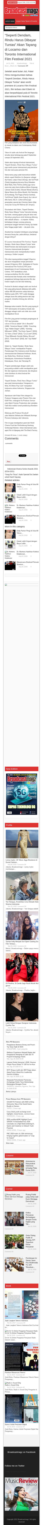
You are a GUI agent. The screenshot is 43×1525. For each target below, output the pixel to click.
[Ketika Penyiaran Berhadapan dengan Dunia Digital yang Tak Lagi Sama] (14, 1219)
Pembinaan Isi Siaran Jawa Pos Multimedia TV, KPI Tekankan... (32, 1262)
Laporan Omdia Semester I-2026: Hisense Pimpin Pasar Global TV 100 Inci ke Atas (21, 1063)
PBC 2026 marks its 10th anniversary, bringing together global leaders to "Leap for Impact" (20, 1136)
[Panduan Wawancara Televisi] (23, 1370)
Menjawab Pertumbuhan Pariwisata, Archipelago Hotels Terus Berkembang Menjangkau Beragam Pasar (20, 1082)
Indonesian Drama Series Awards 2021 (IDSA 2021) (21, 470)
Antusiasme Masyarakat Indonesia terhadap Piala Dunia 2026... (31, 1165)
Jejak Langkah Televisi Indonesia (16, 1321)
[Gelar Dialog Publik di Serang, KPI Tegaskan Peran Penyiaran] (14, 1242)
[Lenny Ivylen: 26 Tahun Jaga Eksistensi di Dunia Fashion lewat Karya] (24, 858)
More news (10, 1143)
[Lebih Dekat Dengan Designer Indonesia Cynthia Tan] (24, 1021)
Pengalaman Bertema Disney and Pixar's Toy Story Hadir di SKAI (21, 1046)
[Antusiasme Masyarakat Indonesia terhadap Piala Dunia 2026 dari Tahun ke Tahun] (14, 1167)
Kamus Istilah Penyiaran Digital (16, 1424)
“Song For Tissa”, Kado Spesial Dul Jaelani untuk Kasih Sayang (21, 475)
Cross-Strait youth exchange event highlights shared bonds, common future (20, 1113)
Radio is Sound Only (12, 1385)
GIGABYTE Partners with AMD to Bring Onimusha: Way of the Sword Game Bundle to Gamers (20, 1104)
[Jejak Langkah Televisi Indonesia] (23, 1318)
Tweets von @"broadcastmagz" (16, 1471)
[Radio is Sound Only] (13, 1383)
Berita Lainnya (11, 1091)
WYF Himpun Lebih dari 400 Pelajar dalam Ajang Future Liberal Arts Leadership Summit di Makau (21, 1072)
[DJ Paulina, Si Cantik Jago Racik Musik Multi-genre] (24, 981)
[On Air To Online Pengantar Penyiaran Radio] (21, 1331)
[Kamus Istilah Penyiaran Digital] (23, 1422)
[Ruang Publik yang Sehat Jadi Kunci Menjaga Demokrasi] (14, 1201)
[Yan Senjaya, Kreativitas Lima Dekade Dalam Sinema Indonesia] (24, 899)
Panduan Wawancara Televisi (15, 1372)
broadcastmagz (22, 63)
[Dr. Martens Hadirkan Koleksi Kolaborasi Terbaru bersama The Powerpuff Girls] (10, 508)
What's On (13, 66)
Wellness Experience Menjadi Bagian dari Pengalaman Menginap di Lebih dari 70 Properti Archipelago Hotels (21, 1055)
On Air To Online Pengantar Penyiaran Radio (20, 1333)
